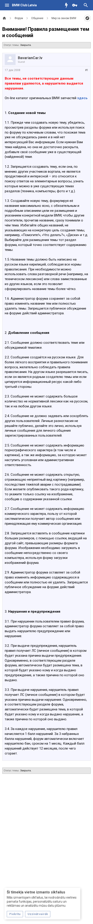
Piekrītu (15, 914)
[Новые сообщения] (67, 5)
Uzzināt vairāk (38, 914)
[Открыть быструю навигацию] (87, 18)
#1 (86, 70)
